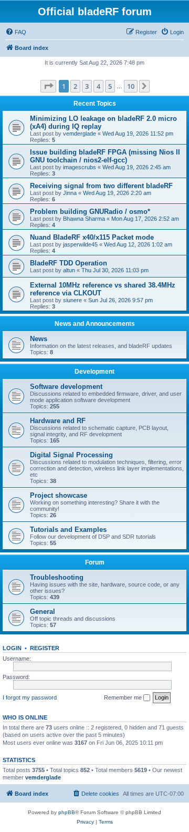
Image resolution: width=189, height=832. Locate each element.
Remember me (123, 697)
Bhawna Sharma (84, 218)
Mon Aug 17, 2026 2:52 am (145, 218)
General (42, 611)
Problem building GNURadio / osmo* (90, 211)
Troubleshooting (56, 577)
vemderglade (79, 133)
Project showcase (58, 495)
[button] (48, 86)
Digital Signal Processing (71, 455)
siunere (72, 300)
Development (94, 371)
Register (44, 648)
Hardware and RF (58, 421)
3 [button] (87, 86)
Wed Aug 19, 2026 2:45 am (136, 167)
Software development (66, 387)
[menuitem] (15, 32)
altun (69, 270)
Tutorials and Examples (68, 529)
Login (12, 648)
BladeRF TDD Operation (68, 263)
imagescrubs (79, 167)
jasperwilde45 (80, 244)
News (38, 339)
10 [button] (130, 86)
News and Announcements (95, 323)
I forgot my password (30, 697)
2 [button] (75, 86)
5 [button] (110, 86)
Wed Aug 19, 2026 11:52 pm (137, 133)
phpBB (66, 812)
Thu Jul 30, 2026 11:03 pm (115, 270)
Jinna (70, 193)
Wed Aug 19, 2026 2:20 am (117, 193)
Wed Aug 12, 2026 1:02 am (138, 244)
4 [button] (98, 86)
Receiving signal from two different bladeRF (101, 186)
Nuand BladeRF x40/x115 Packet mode (92, 237)
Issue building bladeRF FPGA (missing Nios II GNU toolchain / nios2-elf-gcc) (105, 156)
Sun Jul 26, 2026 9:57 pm (120, 300)
